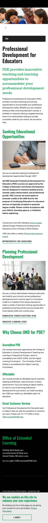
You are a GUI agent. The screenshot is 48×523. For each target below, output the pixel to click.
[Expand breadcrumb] (5, 28)
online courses (36, 222)
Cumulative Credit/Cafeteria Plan (19, 315)
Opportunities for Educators (17, 241)
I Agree (22, 517)
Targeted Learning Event (14, 321)
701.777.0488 (8, 461)
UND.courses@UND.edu (12, 416)
